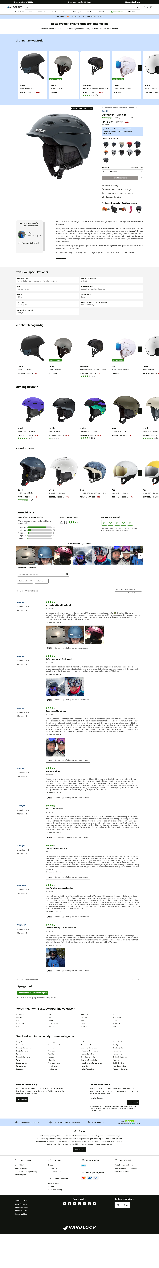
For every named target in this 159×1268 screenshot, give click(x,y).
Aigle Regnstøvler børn (89, 1048)
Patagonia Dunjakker (120, 1069)
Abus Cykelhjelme (119, 1066)
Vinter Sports (77, 12)
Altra (50, 1014)
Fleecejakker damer (23, 1048)
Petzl (114, 1026)
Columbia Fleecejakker (89, 1060)
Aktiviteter (101, 12)
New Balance (118, 1017)
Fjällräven (84, 1014)
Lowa (18, 1026)
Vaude (83, 1023)
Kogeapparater (54, 1042)
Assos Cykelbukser (120, 1042)
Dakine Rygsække (87, 1069)
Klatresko (51, 1060)
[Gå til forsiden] (103, 108)
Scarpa (83, 1020)
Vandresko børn (54, 1063)
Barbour (51, 1026)
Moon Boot (52, 1020)
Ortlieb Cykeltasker (120, 1057)
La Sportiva (20, 1023)
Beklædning (19, 12)
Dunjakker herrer (22, 1051)
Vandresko (52, 1051)
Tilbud (142, 12)
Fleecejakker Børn (87, 1045)
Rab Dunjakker (118, 1048)
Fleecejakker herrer (23, 1057)
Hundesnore (117, 1054)
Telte (18, 1060)
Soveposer (20, 1069)
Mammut (84, 1026)
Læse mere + (107, 133)
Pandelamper (21, 1066)
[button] (59, 146)
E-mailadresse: (96, 1098)
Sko (30, 12)
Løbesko (51, 1057)
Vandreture (41, 12)
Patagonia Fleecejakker (89, 1051)
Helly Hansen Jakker (88, 1057)
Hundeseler (117, 1051)
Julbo (115, 1014)
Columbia (84, 1017)
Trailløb (53, 12)
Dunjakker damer (22, 1042)
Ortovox (19, 1017)
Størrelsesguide (136, 167)
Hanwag (116, 1020)
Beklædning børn (87, 1042)
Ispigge (51, 1048)
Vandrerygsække (54, 1045)
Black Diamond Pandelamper (91, 1063)
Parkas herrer (21, 1054)
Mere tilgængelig (119, 178)
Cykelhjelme (53, 1066)
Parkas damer (21, 1045)
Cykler (89, 12)
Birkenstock (117, 1023)
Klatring (64, 12)
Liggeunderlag (21, 1063)
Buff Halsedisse (118, 1063)
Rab (17, 1020)
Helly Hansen (53, 1023)
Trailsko (51, 1054)
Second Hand (118, 12)
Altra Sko (116, 1060)
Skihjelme (132, 107)
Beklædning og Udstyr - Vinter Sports (116, 107)
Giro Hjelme (117, 1045)
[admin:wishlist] (140, 178)
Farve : (110, 138)
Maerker (131, 12)
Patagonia (20, 1014)
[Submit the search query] (138, 7)
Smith (105, 111)
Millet (50, 1017)
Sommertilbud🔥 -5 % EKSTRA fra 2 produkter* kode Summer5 (79, 16)
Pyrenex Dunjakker (87, 1054)
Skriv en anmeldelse (129, 118)
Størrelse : (106, 167)
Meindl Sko (84, 1066)
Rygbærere (52, 1069)
